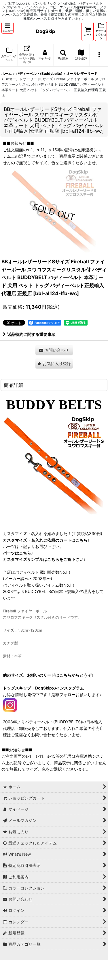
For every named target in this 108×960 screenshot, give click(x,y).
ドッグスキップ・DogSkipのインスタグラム (43, 687)
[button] (7, 28)
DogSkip (45, 31)
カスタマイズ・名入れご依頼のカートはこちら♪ (46, 540)
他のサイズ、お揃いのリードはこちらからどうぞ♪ (48, 675)
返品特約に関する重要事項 (31, 334)
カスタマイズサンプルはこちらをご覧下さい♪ (44, 559)
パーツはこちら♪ (18, 552)
